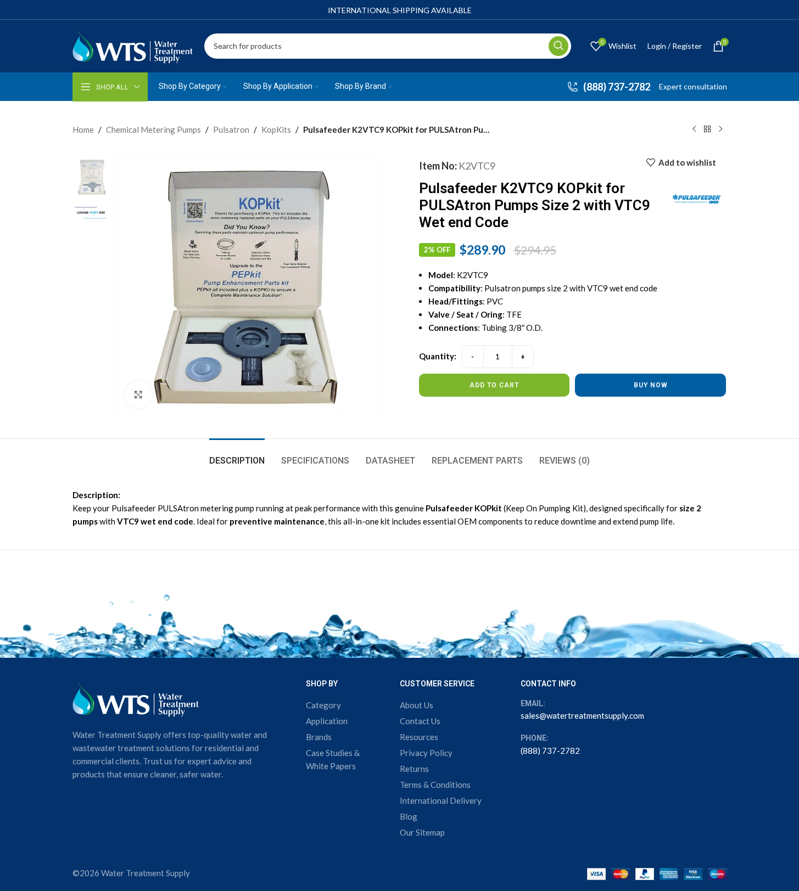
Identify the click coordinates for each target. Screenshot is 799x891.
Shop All (112, 87)
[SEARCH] (558, 46)
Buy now (651, 385)
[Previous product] (694, 129)
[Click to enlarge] (138, 394)
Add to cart (494, 385)
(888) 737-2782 (550, 750)
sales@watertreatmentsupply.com (582, 715)
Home (83, 129)
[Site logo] (132, 44)
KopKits (276, 129)
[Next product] (720, 129)
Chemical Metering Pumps (153, 129)
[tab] (237, 455)
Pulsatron (231, 129)
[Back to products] (707, 129)
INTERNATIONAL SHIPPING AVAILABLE (400, 10)
